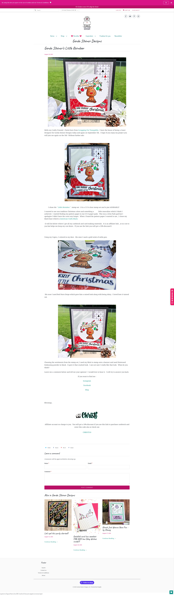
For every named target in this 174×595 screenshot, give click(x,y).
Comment (47, 471)
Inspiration (90, 36)
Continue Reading (50, 542)
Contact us (43, 570)
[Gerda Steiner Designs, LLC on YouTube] (130, 16)
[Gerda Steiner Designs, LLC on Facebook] (126, 16)
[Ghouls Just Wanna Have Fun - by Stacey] (116, 512)
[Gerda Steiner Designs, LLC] (87, 23)
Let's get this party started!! (56, 533)
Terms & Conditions (43, 573)
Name (46, 463)
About (43, 575)
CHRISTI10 (87, 432)
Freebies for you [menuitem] (105, 36)
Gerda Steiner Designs (87, 41)
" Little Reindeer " (64, 207)
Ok (166, 2)
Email (90, 463)
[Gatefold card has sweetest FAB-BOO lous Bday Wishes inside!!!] (87, 516)
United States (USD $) (69, 10)
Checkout (136, 10)
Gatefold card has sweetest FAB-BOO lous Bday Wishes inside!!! (85, 539)
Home (52, 36)
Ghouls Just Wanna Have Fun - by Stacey (115, 528)
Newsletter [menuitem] (118, 36)
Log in (118, 10)
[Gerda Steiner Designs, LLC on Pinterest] (134, 16)
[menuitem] (54, 36)
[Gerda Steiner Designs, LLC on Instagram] (138, 16)
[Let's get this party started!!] (58, 515)
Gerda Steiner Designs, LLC (84, 587)
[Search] (35, 10)
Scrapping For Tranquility (88, 130)
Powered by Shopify (96, 587)
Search (43, 567)
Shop (63, 36)
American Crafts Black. (69, 219)
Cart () (127, 10)
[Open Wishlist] (171, 592)
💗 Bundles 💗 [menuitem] (76, 36)
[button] (172, 296)
